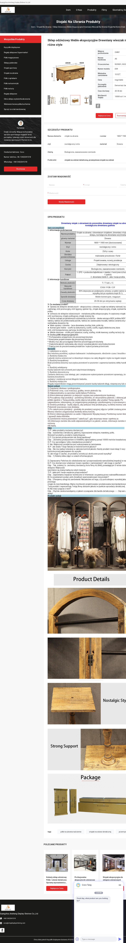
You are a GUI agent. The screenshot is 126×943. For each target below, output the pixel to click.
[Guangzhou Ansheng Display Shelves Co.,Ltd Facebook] (98, 106)
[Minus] (119, 885)
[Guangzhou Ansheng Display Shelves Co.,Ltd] (8, 10)
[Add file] (77, 939)
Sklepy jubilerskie (10, 63)
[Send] (120, 939)
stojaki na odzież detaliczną (100, 832)
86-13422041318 (24, 157)
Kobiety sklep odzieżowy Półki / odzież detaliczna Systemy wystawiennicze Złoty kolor (56, 880)
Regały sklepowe (10, 94)
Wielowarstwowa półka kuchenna (17, 104)
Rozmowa (20, 169)
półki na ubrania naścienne (71, 832)
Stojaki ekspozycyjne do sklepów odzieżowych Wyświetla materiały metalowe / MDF (113, 880)
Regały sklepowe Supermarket (16, 52)
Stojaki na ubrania (44, 27)
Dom (33, 27)
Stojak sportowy (10, 68)
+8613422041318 (20, 162)
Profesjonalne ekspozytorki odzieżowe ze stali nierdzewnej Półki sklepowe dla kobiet (85, 880)
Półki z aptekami (10, 78)
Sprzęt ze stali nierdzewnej (14, 109)
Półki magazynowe (11, 58)
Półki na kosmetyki (11, 83)
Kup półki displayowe (12, 47)
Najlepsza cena (104, 116)
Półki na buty (9, 89)
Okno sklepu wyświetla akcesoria (17, 99)
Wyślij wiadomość (66, 202)
